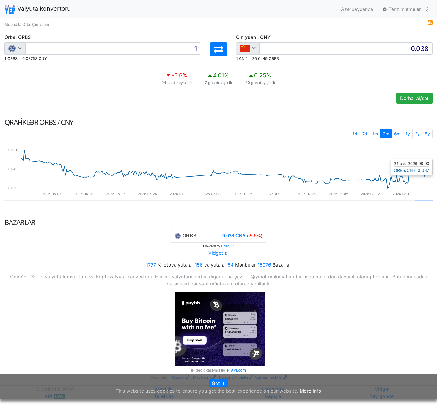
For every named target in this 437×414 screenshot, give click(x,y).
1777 (151, 265)
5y (427, 133)
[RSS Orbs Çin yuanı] (430, 22)
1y (407, 133)
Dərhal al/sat (414, 98)
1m (375, 133)
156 (199, 265)
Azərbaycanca (358, 9)
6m (397, 133)
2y (417, 133)
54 (231, 265)
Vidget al (218, 253)
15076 (264, 265)
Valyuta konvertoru (43, 8)
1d (355, 133)
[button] (218, 49)
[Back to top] (424, 401)
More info (310, 391)
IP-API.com (236, 370)
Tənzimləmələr (404, 9)
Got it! (219, 383)
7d (364, 133)
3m (386, 133)
